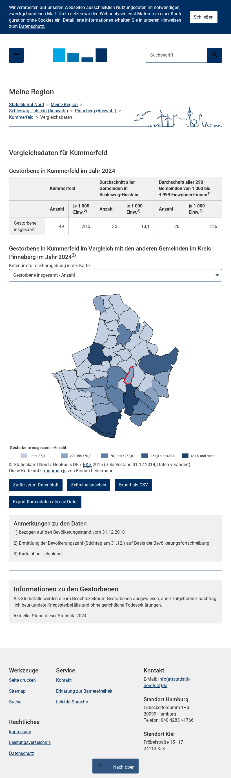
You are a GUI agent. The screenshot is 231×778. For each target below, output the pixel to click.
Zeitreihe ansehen (88, 485)
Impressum (20, 731)
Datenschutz (21, 753)
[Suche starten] (214, 55)
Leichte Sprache (72, 702)
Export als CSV (133, 485)
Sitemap (17, 691)
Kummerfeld (21, 117)
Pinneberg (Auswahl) (95, 110)
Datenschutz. (32, 26)
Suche (15, 702)
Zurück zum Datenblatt (36, 485)
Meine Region (64, 104)
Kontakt (64, 680)
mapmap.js (55, 470)
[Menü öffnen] (16, 55)
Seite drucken (22, 680)
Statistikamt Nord (26, 104)
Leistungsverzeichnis (30, 742)
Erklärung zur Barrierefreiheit (84, 691)
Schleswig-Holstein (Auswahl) (38, 110)
